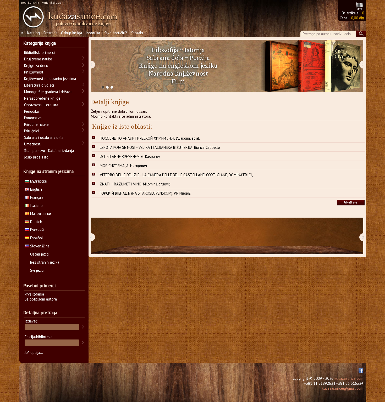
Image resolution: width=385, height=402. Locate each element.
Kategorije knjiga (39, 43)
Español (36, 237)
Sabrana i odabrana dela (43, 137)
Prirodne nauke (36, 124)
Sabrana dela (165, 58)
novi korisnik (30, 2)
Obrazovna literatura (41, 104)
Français (36, 197)
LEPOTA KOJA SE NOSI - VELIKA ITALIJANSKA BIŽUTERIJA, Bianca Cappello (160, 147)
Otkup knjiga (71, 32)
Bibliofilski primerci (39, 52)
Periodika (31, 111)
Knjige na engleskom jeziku (178, 66)
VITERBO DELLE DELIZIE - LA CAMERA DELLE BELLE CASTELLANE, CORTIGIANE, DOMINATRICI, (176, 174)
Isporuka (93, 32)
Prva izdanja (34, 294)
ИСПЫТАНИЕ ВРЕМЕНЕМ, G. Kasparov (130, 156)
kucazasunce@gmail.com (342, 388)
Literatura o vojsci (39, 85)
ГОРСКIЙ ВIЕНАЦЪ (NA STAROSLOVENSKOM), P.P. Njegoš (145, 193)
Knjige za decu (36, 65)
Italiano (36, 205)
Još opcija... (34, 352)
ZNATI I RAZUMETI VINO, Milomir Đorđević (135, 184)
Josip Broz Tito (36, 157)
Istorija (194, 50)
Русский (37, 229)
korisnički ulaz (51, 2)
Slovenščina (40, 246)
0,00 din (357, 17)
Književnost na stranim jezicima (50, 78)
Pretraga (50, 32)
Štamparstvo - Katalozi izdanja (49, 150)
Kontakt (137, 32)
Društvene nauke (38, 58)
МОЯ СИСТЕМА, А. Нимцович (123, 165)
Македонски (40, 213)
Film (178, 82)
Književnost (33, 72)
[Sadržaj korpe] (359, 5)
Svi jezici (37, 270)
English (36, 189)
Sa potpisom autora (41, 299)
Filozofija (165, 50)
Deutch (36, 221)
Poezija (200, 58)
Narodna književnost (178, 74)
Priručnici (31, 130)
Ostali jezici (39, 254)
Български (38, 181)
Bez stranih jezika (44, 262)
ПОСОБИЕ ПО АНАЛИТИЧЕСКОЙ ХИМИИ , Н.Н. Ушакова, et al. (150, 138)
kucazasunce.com (348, 378)
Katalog (33, 32)
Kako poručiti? (115, 32)
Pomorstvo (33, 117)
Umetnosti (32, 143)
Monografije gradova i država (48, 91)
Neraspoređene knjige (42, 98)
